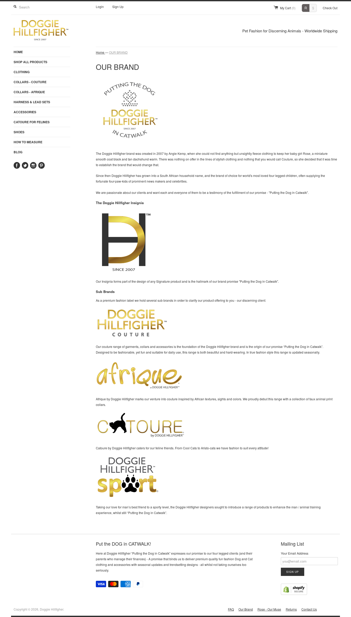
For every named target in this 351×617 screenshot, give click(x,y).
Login (100, 6)
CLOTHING (22, 72)
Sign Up (118, 6)
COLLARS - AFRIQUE (29, 92)
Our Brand (245, 609)
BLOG (18, 152)
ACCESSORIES (25, 112)
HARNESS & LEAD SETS (32, 102)
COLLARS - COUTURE (30, 82)
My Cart (287, 8)
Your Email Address (294, 553)
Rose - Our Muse (269, 609)
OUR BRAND (118, 52)
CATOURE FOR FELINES (32, 122)
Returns (291, 609)
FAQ (231, 609)
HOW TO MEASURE (28, 142)
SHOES (19, 132)
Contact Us (309, 609)
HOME (18, 52)
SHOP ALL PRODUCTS (30, 62)
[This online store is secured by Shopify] (294, 593)
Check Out (330, 8)
